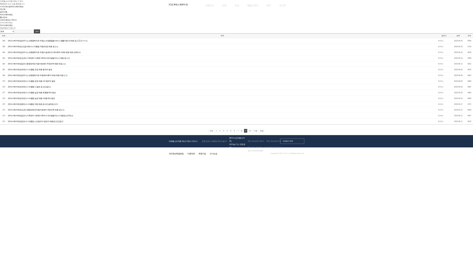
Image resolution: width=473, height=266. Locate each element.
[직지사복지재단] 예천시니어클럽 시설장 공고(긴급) (28, 87)
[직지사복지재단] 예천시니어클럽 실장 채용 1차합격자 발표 (31, 98)
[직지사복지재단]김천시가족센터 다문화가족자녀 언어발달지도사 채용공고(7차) (40, 116)
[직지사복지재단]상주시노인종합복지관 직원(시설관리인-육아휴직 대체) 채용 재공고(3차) (43, 52)
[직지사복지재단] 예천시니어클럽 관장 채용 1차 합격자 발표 (31, 81)
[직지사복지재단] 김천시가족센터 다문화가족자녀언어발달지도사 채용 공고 (38, 58)
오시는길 (213, 154)
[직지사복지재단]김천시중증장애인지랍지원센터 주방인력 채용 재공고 (36, 64)
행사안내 (3, 17)
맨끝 (262, 131)
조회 (469, 36)
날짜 (458, 36)
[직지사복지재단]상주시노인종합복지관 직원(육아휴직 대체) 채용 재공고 (37, 75)
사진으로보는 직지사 (8, 20)
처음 (211, 131)
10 (250, 131)
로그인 (293, 5)
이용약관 (191, 154)
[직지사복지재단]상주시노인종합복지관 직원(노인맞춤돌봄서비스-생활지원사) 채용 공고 (43, 41)
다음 (255, 131)
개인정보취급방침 (176, 154)
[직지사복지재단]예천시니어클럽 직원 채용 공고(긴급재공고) (32, 104)
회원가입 (300, 5)
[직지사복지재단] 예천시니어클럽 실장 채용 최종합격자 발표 (32, 93)
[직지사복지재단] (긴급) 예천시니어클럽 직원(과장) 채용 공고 (32, 47)
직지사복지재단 (6, 15)
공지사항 (3, 12)
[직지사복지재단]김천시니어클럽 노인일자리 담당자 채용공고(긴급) (35, 121)
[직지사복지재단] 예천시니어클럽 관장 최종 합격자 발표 (30, 70)
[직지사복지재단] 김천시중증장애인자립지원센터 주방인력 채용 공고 (35, 110)
